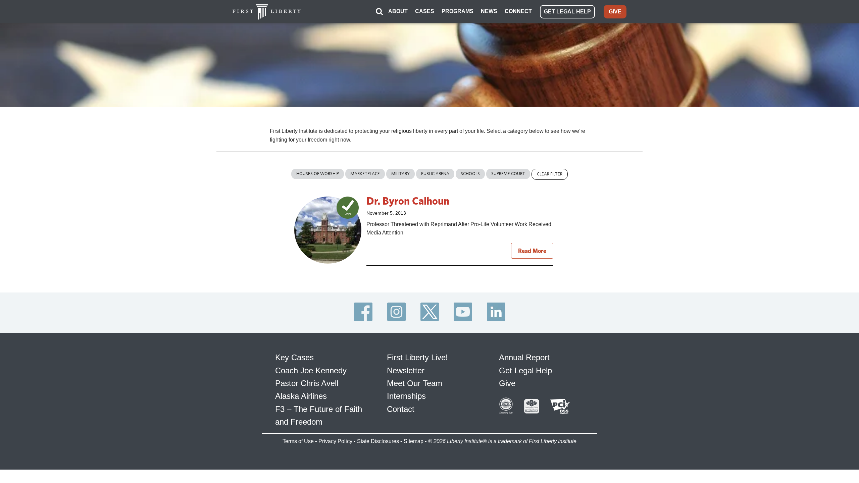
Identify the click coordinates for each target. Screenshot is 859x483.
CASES (424, 11)
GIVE (615, 11)
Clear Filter (549, 173)
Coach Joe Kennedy (311, 370)
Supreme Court (508, 173)
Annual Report (524, 357)
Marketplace (365, 173)
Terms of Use (298, 441)
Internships (406, 395)
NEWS (489, 11)
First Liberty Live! (417, 357)
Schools (470, 173)
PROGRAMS (457, 11)
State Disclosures (378, 441)
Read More (532, 250)
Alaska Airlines (301, 395)
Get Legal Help (525, 370)
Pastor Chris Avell (306, 383)
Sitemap (413, 441)
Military (400, 173)
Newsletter (405, 370)
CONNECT (518, 11)
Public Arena (435, 173)
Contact (400, 409)
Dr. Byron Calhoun (407, 200)
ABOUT (398, 11)
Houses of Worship (317, 173)
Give (507, 383)
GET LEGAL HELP (567, 11)
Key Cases (294, 357)
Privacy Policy (335, 441)
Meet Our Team (414, 383)
